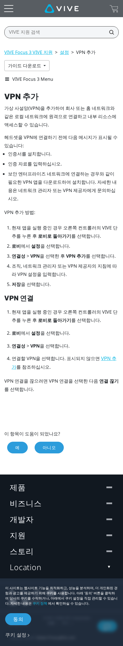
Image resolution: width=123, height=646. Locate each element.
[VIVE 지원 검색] (110, 32)
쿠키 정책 (40, 603)
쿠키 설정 (16, 634)
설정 (64, 52)
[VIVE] (62, 8)
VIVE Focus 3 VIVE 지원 (28, 52)
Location (25, 567)
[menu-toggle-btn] (8, 8)
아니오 (49, 447)
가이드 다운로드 (25, 65)
